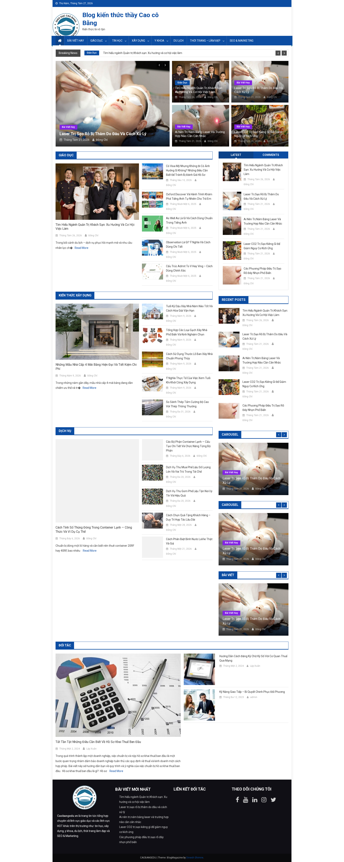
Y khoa (159, 40)
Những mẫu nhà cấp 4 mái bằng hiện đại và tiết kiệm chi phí (96, 367)
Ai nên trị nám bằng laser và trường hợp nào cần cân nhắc (200, 134)
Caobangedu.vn (67, 815)
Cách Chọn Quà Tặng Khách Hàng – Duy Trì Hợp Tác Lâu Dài (188, 517)
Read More (81, 247)
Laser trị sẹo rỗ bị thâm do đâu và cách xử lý (103, 133)
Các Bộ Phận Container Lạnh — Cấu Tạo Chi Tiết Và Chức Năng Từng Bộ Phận (188, 446)
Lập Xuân (91, 748)
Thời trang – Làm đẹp (205, 40)
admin (253, 697)
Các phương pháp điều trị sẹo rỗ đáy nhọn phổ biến (262, 271)
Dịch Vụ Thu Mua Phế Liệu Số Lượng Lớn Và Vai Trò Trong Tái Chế (188, 469)
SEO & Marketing (241, 40)
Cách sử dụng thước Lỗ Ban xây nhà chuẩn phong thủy (189, 356)
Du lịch (179, 40)
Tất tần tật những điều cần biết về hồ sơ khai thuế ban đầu (98, 742)
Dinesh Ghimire (194, 857)
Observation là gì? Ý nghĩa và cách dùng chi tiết (188, 244)
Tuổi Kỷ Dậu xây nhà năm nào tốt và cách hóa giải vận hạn (189, 308)
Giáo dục (96, 40)
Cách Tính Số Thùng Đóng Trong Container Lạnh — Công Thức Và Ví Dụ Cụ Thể (94, 530)
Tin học (117, 40)
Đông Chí (102, 139)
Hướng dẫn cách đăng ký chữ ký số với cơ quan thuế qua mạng (253, 658)
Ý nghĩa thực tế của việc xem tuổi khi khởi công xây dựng (188, 380)
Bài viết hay (75, 40)
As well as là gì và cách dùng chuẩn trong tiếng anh (189, 220)
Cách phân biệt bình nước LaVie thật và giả (189, 541)
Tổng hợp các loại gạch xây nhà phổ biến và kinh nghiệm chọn (186, 332)
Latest (236, 154)
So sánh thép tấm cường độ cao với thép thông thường (187, 404)
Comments (271, 154)
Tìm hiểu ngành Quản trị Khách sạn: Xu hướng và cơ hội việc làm (142, 53)
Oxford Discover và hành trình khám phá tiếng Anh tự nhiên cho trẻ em (189, 196)
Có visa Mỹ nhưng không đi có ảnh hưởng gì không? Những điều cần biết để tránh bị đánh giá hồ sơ (188, 170)
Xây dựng (138, 40)
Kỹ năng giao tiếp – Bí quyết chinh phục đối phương (252, 691)
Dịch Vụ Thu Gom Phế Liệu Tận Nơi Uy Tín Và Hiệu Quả (189, 493)
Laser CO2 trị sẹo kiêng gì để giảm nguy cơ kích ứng (257, 134)
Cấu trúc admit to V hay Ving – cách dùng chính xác (189, 268)
